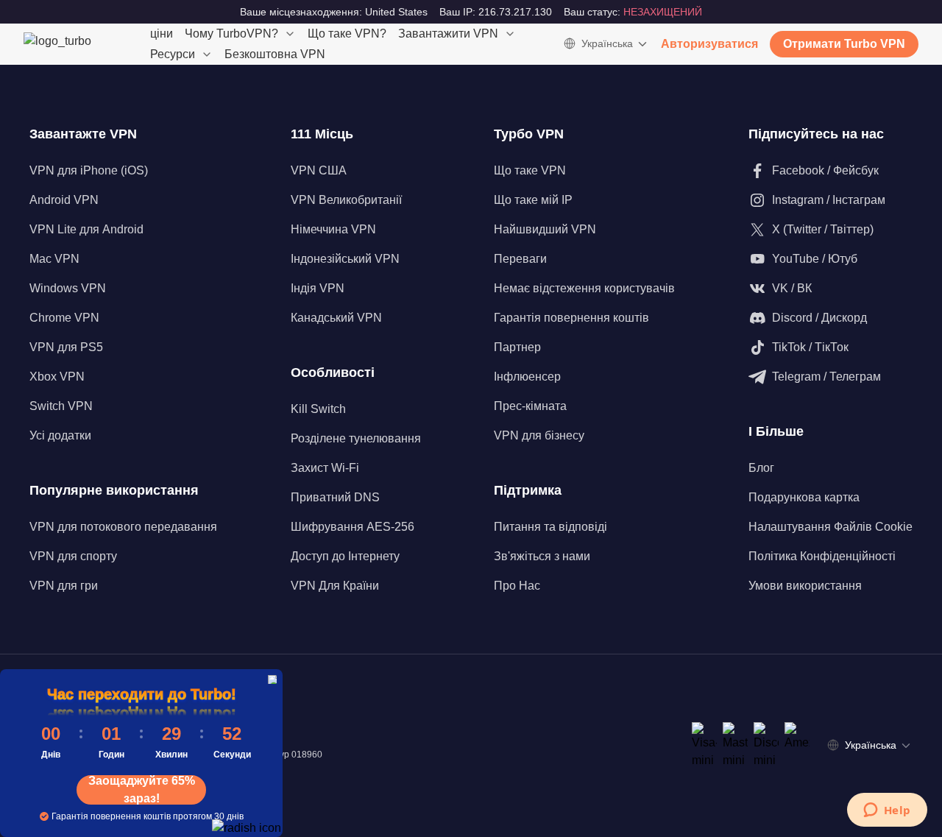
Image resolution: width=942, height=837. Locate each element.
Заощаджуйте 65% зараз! (141, 790)
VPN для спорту (73, 556)
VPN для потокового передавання (123, 526)
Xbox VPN (57, 376)
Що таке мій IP (533, 200)
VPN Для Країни (335, 585)
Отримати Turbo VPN (844, 44)
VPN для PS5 (66, 347)
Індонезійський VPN (345, 258)
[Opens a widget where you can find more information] (886, 811)
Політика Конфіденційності (822, 556)
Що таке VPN (530, 170)
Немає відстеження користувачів (584, 288)
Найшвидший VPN (545, 229)
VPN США (319, 170)
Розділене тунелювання (356, 438)
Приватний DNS (335, 497)
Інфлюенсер (527, 376)
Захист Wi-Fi (325, 468)
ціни (161, 33)
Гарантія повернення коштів (571, 317)
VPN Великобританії (346, 200)
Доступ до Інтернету (345, 556)
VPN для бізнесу (539, 435)
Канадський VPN (336, 317)
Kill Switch (318, 409)
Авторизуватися (709, 44)
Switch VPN (61, 406)
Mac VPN (54, 258)
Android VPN (64, 200)
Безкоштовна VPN (274, 54)
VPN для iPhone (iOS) (88, 170)
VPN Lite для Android (86, 229)
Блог (761, 468)
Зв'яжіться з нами (542, 556)
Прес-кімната (530, 406)
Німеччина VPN (333, 229)
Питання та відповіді (550, 526)
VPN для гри (63, 585)
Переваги (520, 258)
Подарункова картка (804, 497)
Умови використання (805, 585)
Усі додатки (60, 435)
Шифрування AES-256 (352, 526)
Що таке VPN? (347, 33)
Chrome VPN (64, 317)
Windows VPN (67, 288)
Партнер (517, 347)
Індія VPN (317, 288)
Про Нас (517, 585)
